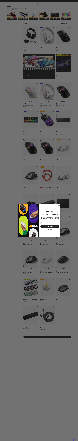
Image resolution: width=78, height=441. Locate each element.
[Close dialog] (59, 205)
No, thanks (50, 229)
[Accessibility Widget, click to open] (74, 440)
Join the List (50, 226)
